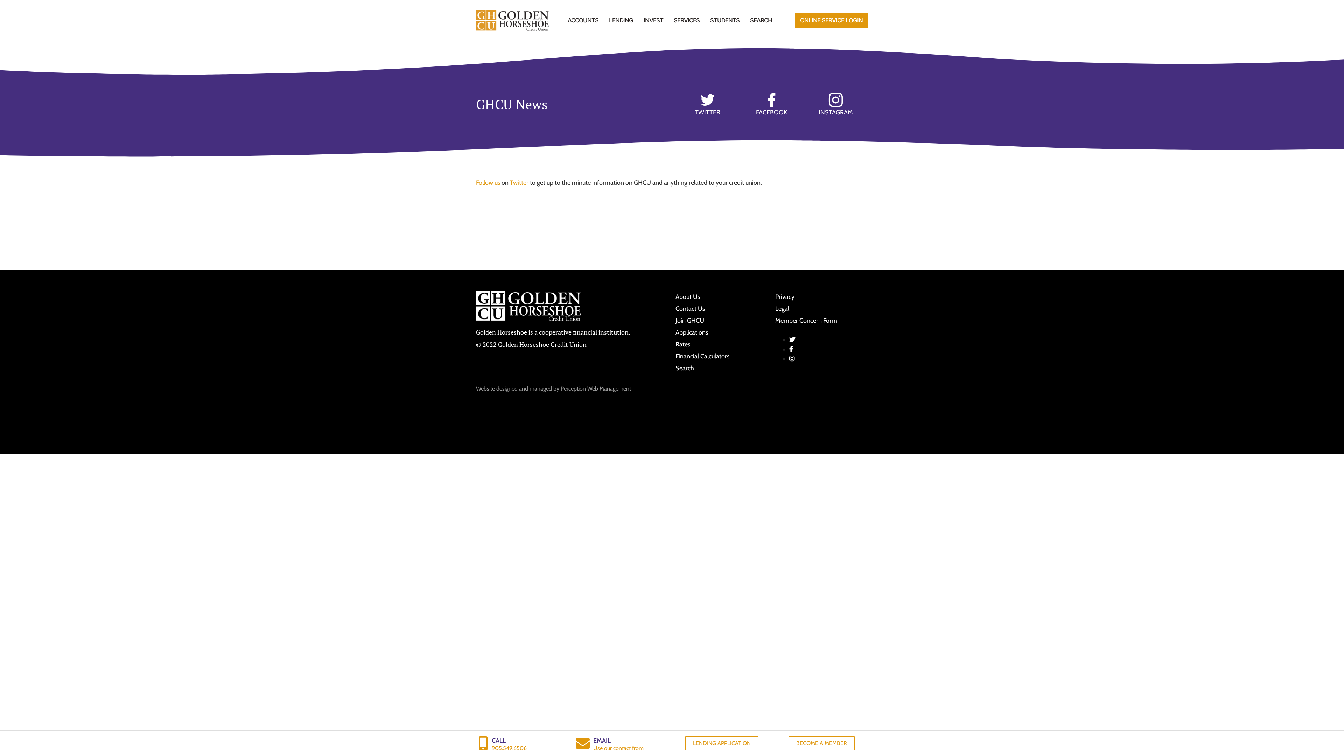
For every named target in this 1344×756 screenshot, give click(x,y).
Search (761, 20)
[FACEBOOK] (772, 100)
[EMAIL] (583, 743)
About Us (688, 297)
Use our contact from (618, 748)
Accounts (583, 20)
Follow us (488, 183)
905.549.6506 (509, 748)
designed (507, 388)
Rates (683, 344)
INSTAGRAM (836, 112)
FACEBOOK (771, 112)
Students (725, 20)
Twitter (519, 183)
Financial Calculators (702, 356)
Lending (621, 20)
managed (541, 388)
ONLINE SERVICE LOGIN (831, 20)
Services (687, 20)
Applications (692, 332)
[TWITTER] (708, 100)
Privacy (784, 297)
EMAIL (602, 740)
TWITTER (707, 112)
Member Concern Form (806, 320)
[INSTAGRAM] (836, 100)
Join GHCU (690, 320)
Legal (782, 309)
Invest (653, 20)
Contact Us (690, 309)
